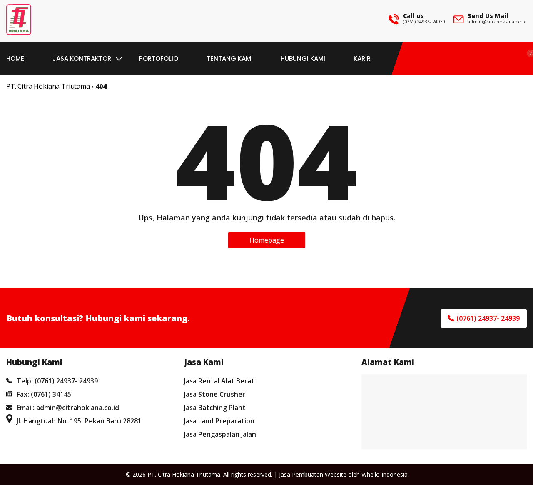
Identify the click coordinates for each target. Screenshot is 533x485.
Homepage (266, 240)
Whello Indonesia (384, 474)
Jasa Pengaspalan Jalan (220, 434)
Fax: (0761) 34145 (44, 394)
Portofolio (158, 58)
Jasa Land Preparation (219, 420)
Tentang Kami (230, 58)
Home (15, 58)
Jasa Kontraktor (81, 58)
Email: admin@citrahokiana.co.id (68, 407)
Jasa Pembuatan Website (312, 474)
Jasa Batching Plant (215, 407)
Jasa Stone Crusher (214, 394)
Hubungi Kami (303, 58)
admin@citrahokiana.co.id (497, 21)
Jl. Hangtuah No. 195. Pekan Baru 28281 (79, 420)
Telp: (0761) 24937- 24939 (57, 380)
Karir (362, 58)
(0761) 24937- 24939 (424, 21)
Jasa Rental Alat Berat (219, 380)
